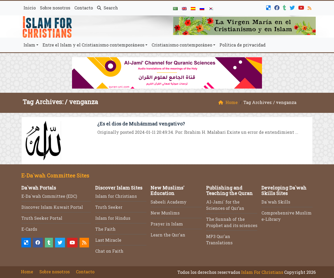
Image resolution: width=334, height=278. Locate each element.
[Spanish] (193, 8)
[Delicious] (269, 7)
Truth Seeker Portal (41, 218)
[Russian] (202, 8)
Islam (29, 45)
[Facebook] (277, 7)
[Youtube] (302, 7)
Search (110, 7)
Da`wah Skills (275, 202)
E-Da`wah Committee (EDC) (49, 196)
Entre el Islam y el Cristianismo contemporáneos (93, 45)
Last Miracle (108, 240)
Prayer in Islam (167, 224)
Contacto (83, 7)
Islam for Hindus (112, 218)
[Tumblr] (285, 7)
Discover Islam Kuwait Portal (52, 207)
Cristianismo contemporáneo (182, 45)
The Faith (105, 229)
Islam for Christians (116, 196)
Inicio (29, 7)
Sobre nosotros (55, 7)
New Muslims (165, 213)
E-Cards (29, 229)
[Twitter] (293, 7)
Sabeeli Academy (169, 202)
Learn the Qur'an (168, 235)
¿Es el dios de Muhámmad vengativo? (141, 123)
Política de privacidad (242, 45)
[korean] (210, 8)
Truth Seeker (108, 207)
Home (27, 271)
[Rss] (310, 7)
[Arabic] (175, 8)
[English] (184, 8)
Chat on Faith (109, 251)
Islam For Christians (262, 272)
